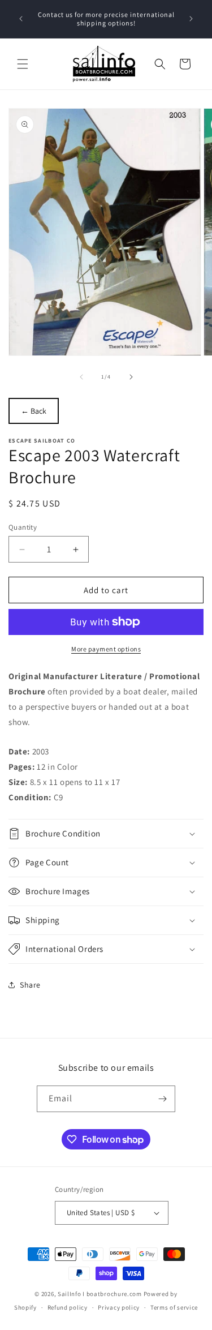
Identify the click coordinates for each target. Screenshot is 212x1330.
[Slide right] (131, 376)
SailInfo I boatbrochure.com (100, 1294)
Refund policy (67, 1307)
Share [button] (30, 985)
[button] (22, 64)
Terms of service (174, 1307)
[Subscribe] (162, 1099)
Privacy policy (119, 1307)
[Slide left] (81, 376)
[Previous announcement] (20, 18)
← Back (33, 411)
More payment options (106, 649)
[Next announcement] (191, 18)
